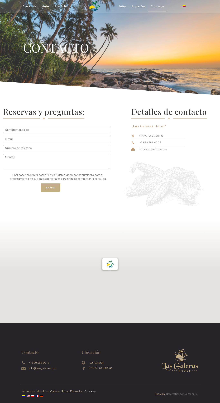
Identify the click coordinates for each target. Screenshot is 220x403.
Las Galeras (63, 6)
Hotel (46, 6)
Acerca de (29, 6)
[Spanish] (184, 6)
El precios (138, 6)
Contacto (157, 6)
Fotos (122, 6)
